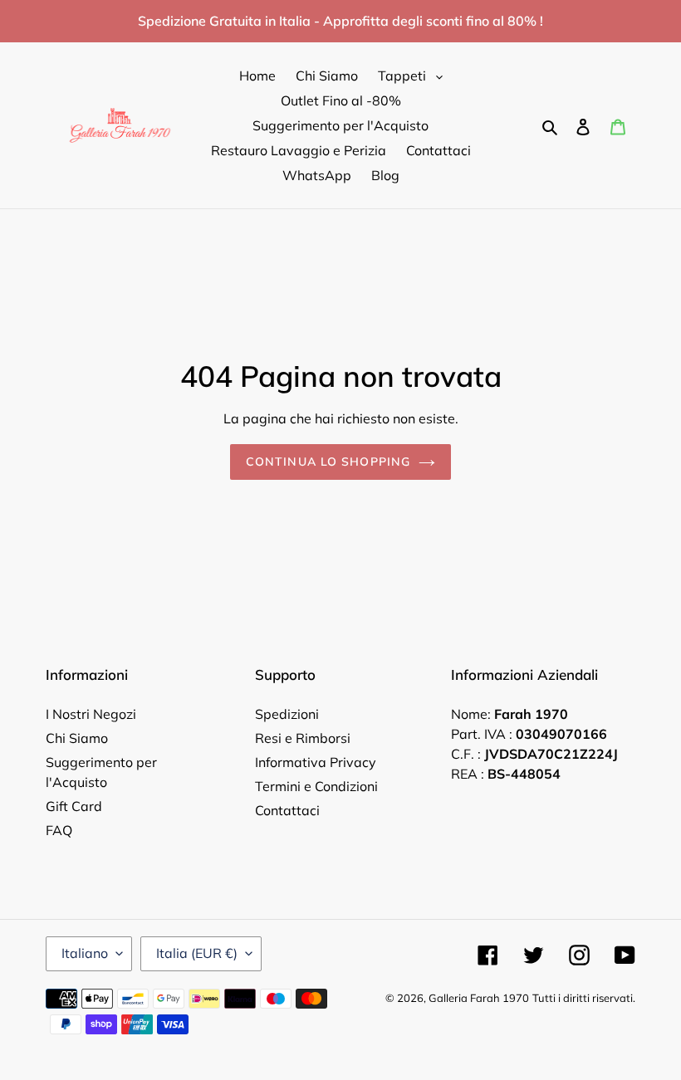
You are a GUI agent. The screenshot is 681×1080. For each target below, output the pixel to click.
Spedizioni (287, 714)
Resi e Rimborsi (302, 738)
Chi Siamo (77, 738)
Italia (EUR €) (197, 953)
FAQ (59, 830)
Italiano (84, 953)
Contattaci (287, 810)
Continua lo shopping (328, 461)
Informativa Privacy (315, 762)
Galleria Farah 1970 (479, 997)
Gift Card (74, 806)
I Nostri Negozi (91, 714)
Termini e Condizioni (316, 786)
